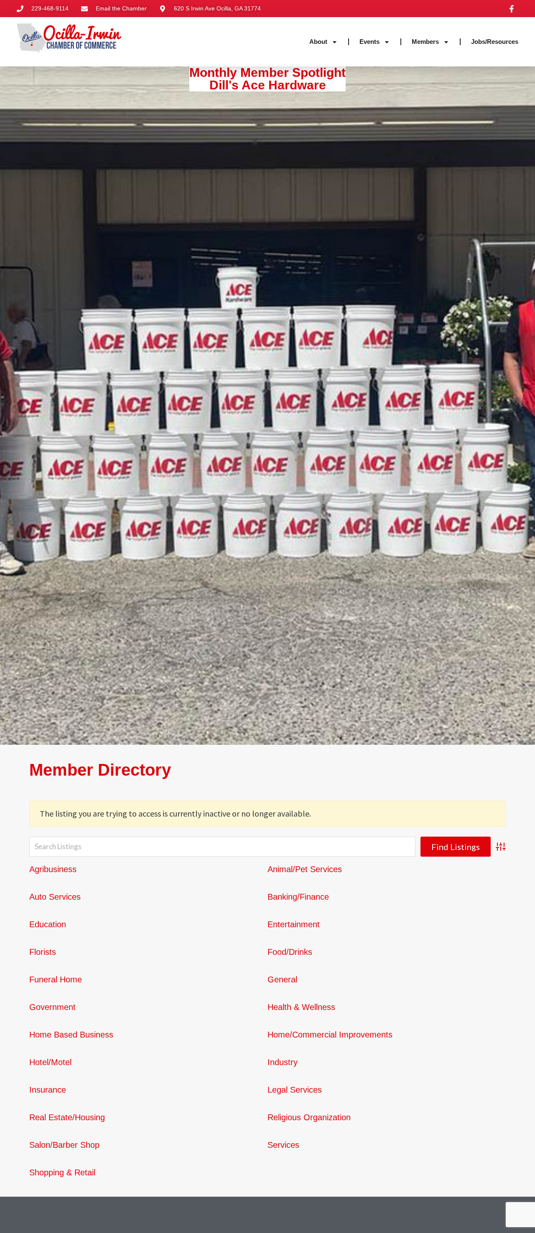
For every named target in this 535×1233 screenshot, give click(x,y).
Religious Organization (309, 1117)
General (282, 979)
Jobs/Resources (494, 41)
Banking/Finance (298, 896)
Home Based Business (71, 1034)
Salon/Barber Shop (64, 1144)
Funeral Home (55, 979)
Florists (42, 951)
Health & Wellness (301, 1007)
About (318, 41)
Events (369, 41)
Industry (283, 1062)
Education (47, 924)
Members (425, 41)
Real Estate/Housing (67, 1117)
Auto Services (55, 896)
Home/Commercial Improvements (330, 1034)
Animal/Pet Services (305, 869)
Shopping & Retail (62, 1172)
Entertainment (294, 924)
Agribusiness (52, 869)
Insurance (47, 1089)
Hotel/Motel (50, 1062)
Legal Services (295, 1089)
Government (52, 1007)
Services (283, 1144)
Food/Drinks (290, 951)
